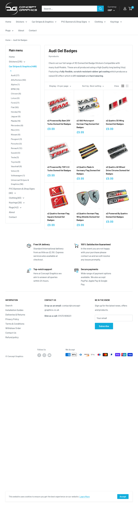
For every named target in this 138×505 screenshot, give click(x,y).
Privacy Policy (12, 319)
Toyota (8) (15, 162)
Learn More (85, 496)
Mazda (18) (15, 120)
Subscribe (104, 326)
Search (8, 305)
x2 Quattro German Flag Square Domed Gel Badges (58, 216)
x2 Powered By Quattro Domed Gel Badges (117, 215)
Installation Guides (14, 310)
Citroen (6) (16, 93)
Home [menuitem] (8, 21)
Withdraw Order (13, 328)
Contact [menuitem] (33, 30)
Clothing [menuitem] (99, 21)
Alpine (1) (15, 84)
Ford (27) (15, 102)
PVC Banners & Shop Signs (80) (22, 190)
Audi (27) (15, 75)
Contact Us (10, 332)
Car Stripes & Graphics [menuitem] (43, 21)
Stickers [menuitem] (20, 21)
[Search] (100, 9)
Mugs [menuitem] (8, 30)
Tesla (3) (15, 157)
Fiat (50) (15, 107)
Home (8, 40)
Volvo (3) (15, 171)
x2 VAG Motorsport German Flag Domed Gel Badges (88, 123)
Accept (123, 496)
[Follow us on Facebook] (39, 355)
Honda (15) (16, 111)
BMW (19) (15, 89)
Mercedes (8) (17, 125)
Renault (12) (16, 148)
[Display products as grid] (123, 86)
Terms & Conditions (14, 323)
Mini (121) (15, 130)
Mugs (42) (14, 207)
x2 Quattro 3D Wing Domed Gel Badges (115, 122)
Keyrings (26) (15, 202)
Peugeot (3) (16, 139)
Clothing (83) (15, 197)
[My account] (125, 8)
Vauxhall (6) (16, 166)
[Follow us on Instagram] (44, 355)
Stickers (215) (16, 61)
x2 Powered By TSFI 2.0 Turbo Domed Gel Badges (59, 169)
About (12, 212)
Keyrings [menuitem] (114, 21)
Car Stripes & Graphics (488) (23, 66)
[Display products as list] (127, 86)
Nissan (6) (15, 134)
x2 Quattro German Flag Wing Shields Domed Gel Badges (88, 216)
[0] (130, 8)
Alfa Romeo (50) (18, 80)
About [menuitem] (21, 30)
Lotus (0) (15, 98)
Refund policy (12, 337)
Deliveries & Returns (15, 314)
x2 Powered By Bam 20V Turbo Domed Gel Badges (59, 122)
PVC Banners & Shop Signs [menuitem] (74, 21)
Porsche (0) (16, 143)
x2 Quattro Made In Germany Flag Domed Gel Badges (88, 170)
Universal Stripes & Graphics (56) (20, 182)
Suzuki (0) (15, 152)
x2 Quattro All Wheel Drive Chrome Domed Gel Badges (118, 170)
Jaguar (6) (15, 116)
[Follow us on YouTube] (49, 355)
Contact (13, 217)
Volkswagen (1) (18, 175)
